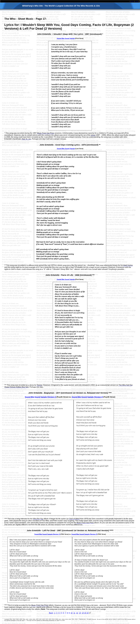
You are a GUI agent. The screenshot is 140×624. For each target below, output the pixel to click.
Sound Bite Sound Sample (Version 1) (40, 397)
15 (85, 613)
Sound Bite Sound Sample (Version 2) (87, 397)
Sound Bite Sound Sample (66, 38)
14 (83, 613)
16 (88, 613)
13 (80, 613)
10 (72, 613)
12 (77, 613)
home (132, 1)
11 (74, 613)
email (136, 1)
